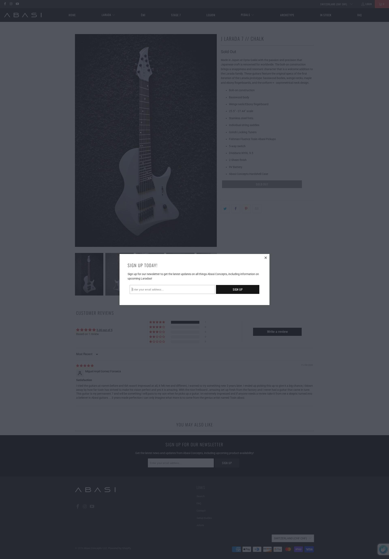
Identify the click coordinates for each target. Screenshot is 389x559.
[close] (265, 257)
